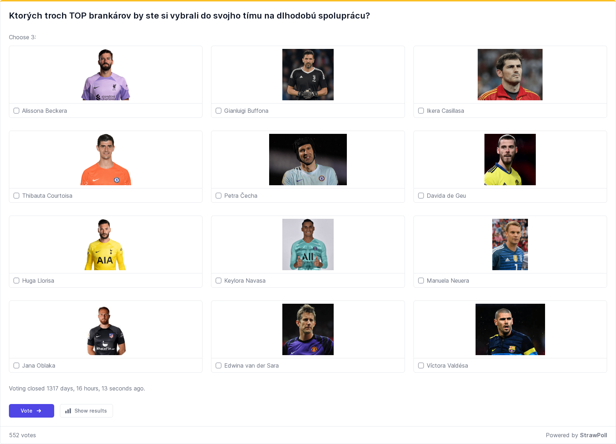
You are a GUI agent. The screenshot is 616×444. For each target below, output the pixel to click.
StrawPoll (593, 435)
